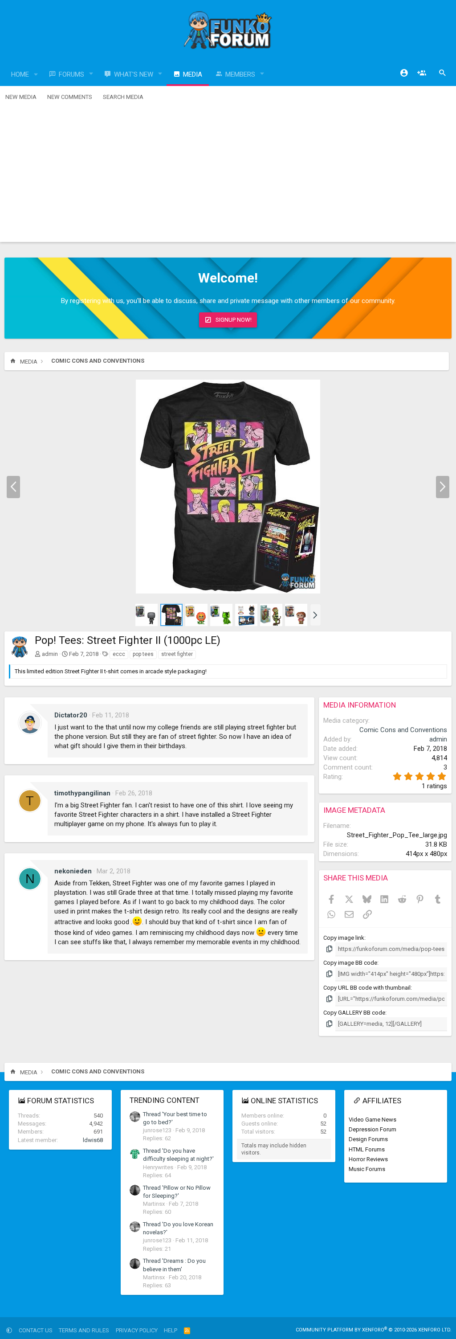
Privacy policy (137, 1330)
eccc (119, 654)
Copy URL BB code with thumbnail (367, 987)
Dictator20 (70, 715)
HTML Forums (367, 1149)
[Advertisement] (228, 175)
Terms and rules (84, 1330)
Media (192, 74)
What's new (133, 74)
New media (21, 97)
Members (240, 74)
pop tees (143, 654)
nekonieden (73, 871)
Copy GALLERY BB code (354, 1012)
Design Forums (368, 1139)
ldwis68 (93, 1140)
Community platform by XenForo (374, 1330)
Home (20, 74)
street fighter (177, 654)
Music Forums (367, 1169)
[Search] (443, 73)
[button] (36, 74)
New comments (69, 97)
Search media (123, 97)
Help (170, 1330)
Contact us (36, 1330)
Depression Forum (372, 1129)
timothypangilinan (82, 793)
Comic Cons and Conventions (403, 730)
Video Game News (372, 1119)
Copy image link (343, 937)
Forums (71, 74)
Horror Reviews (368, 1159)
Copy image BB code (350, 962)
